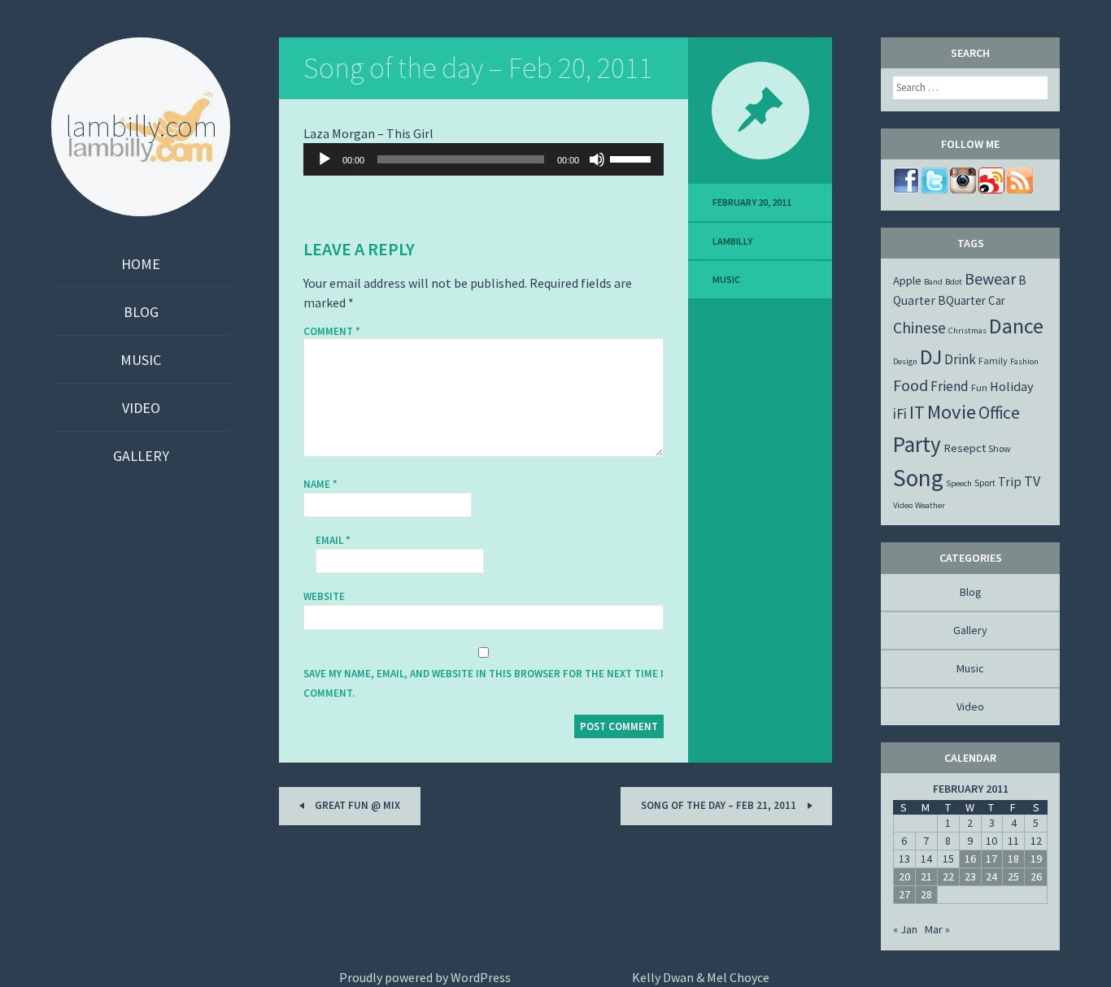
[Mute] (597, 159)
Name (320, 484)
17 (991, 858)
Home (140, 263)
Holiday (1012, 386)
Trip (1010, 481)
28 (926, 894)
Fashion (1024, 361)
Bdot (953, 281)
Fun (979, 387)
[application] (483, 159)
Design (905, 361)
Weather (930, 505)
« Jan (905, 929)
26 (1036, 876)
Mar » (937, 929)
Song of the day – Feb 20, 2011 (477, 68)
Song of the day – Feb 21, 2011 (720, 805)
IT (917, 412)
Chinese (919, 327)
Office (999, 413)
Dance (1016, 325)
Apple (907, 280)
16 (970, 858)
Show (999, 448)
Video (141, 407)
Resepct (964, 448)
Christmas (967, 330)
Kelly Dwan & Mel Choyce (700, 977)
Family (993, 360)
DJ (931, 357)
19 (1036, 858)
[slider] (633, 157)
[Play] (324, 159)
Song (918, 478)
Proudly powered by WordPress (425, 977)
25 (1013, 876)
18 (1013, 858)
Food (910, 385)
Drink (960, 359)
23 (970, 876)
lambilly (732, 241)
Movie (951, 411)
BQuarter (962, 300)
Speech (959, 483)
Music (140, 359)
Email (333, 540)
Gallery (141, 455)
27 (904, 894)
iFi (900, 413)
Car (996, 300)
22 (948, 876)
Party (917, 444)
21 (926, 876)
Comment (331, 331)
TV (1032, 481)
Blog (141, 311)
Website (324, 596)
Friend (949, 386)
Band (933, 281)
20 (904, 876)
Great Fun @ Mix (356, 805)
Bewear (990, 278)
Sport (985, 482)
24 (991, 876)
